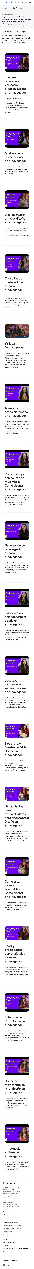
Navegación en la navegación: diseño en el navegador (15, 551)
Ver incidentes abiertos (10, 1218)
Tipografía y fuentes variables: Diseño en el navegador (17, 749)
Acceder (29, 2)
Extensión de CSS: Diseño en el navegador (15, 1021)
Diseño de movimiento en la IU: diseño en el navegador (15, 1086)
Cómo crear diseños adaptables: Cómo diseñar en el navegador (15, 889)
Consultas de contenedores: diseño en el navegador (14, 284)
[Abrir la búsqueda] (19, 2)
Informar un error (8, 1215)
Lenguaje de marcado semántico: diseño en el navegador (17, 686)
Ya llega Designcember (15, 345)
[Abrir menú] (3, 2)
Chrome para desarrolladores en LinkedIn (15, 1248)
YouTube (5, 1245)
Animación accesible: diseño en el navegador (16, 412)
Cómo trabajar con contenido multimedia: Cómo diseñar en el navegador (15, 481)
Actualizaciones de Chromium (12, 1228)
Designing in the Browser (12, 8)
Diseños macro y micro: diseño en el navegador (15, 218)
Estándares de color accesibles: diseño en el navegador (16, 618)
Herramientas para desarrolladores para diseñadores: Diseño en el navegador (17, 815)
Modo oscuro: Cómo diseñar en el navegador (15, 157)
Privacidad (14, 1260)
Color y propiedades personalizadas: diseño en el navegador (15, 953)
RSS (4, 1251)
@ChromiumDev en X (9, 1242)
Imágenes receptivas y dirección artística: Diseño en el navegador (16, 84)
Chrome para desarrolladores (12, 1225)
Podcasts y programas (9, 1235)
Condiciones (5, 1260)
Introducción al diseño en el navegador (13, 1152)
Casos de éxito (7, 1232)
